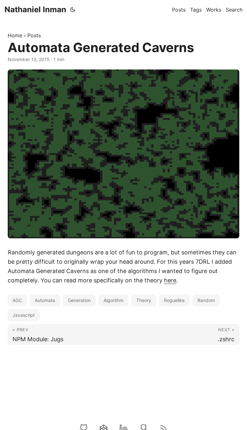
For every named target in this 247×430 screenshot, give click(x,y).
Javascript (24, 315)
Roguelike (174, 300)
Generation (79, 300)
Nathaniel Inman (35, 9)
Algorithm (114, 300)
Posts (34, 35)
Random (206, 300)
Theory (143, 300)
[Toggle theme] (73, 9)
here (170, 280)
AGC (17, 300)
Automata (45, 300)
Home (15, 35)
